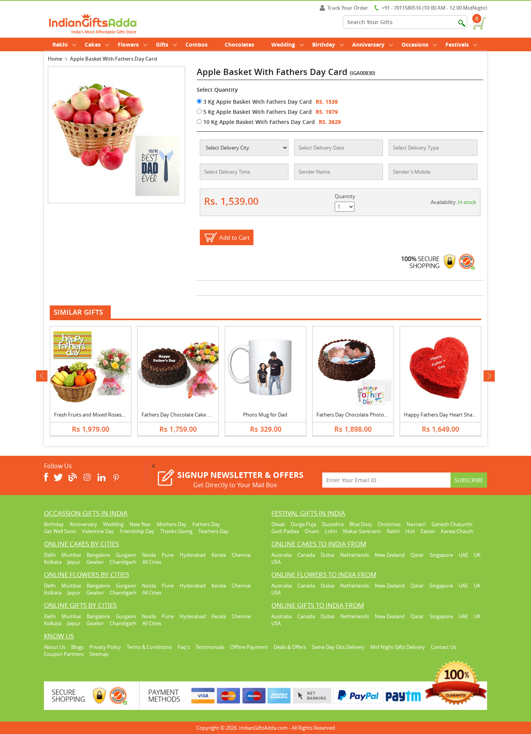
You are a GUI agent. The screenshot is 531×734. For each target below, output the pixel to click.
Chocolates (239, 44)
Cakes (93, 44)
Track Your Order (347, 7)
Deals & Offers (290, 646)
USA (276, 561)
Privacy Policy (105, 646)
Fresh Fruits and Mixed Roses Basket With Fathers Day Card (122, 414)
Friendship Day (137, 531)
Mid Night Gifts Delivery (397, 646)
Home (55, 58)
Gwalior (95, 561)
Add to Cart (234, 237)
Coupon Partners (64, 653)
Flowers (128, 44)
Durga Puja (303, 524)
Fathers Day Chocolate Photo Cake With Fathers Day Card (382, 414)
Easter (428, 531)
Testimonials (210, 646)
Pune (168, 554)
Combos (196, 44)
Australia (281, 554)
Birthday (323, 44)
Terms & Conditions (149, 646)
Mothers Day (172, 524)
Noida (149, 554)
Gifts (162, 44)
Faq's (184, 646)
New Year (140, 524)
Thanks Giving (176, 531)
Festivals (457, 44)
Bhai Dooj (360, 524)
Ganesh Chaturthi (451, 524)
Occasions (415, 44)
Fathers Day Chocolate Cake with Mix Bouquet (194, 414)
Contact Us (443, 646)
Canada (306, 554)
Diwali (278, 524)
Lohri (331, 531)
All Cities (151, 561)
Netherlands (354, 554)
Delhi (50, 554)
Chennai (241, 554)
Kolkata (52, 561)
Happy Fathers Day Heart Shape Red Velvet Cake (460, 414)
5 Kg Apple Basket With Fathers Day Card (257, 111)
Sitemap (98, 653)
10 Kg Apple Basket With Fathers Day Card (258, 122)
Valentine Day (98, 531)
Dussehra (333, 524)
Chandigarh (123, 561)
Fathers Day (206, 524)
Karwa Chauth (457, 531)
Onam (312, 531)
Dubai (327, 554)
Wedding (283, 44)
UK (477, 554)
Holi (410, 531)
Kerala (218, 554)
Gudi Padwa (285, 531)
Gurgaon (126, 554)
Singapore (441, 554)
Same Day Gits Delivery (338, 646)
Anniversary (368, 44)
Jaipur (73, 561)
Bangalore (98, 554)
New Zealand (390, 554)
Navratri (416, 524)
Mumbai (71, 554)
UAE (463, 554)
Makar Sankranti (362, 531)
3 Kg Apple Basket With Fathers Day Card (257, 101)
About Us (54, 646)
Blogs (77, 646)
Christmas (389, 524)
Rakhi (60, 44)
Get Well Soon (60, 531)
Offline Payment (249, 646)
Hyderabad (193, 554)
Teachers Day (213, 531)
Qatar (417, 554)
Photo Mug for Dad (265, 414)
